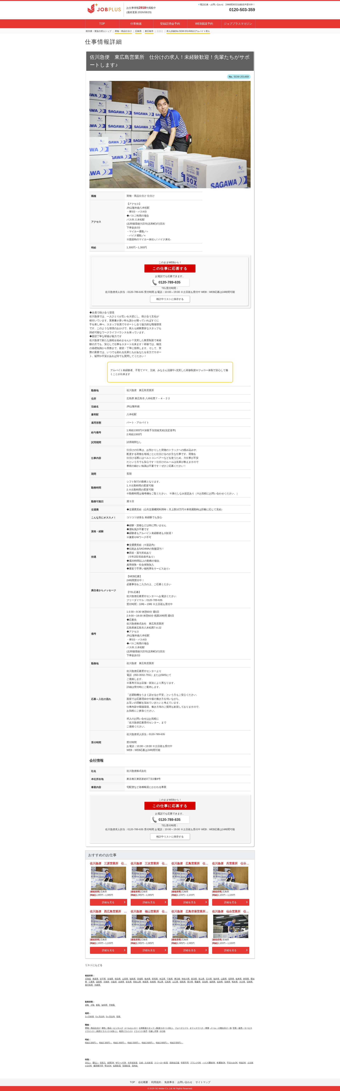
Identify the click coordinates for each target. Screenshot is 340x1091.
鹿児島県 (89, 985)
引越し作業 (153, 1031)
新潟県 (194, 979)
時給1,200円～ (91, 1043)
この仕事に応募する (170, 268)
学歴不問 (185, 1063)
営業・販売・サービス (242, 1028)
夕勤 (92, 1005)
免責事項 (169, 1082)
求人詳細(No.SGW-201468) (179, 31)
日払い (88, 1063)
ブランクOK (195, 1063)
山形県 (125, 979)
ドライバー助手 (141, 1031)
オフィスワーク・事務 (199, 1028)
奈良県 (129, 982)
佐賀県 (220, 982)
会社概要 (143, 1082)
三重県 (92, 982)
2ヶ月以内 (100, 1016)
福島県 (133, 979)
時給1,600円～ (148, 1043)
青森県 (95, 979)
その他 (162, 1031)
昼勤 (87, 1005)
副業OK (111, 1063)
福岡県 (212, 982)
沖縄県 (97, 985)
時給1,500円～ (134, 1043)
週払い (95, 1063)
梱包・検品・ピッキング (112, 1028)
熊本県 (235, 982)
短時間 (104, 1005)
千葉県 (170, 979)
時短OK (242, 1063)
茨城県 (140, 979)
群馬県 (155, 979)
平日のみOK (232, 1063)
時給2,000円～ (176, 1043)
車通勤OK (221, 1063)
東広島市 (149, 31)
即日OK (108, 1066)
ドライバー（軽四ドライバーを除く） (101, 1031)
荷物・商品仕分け (123, 31)
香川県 (190, 982)
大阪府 (114, 982)
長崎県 (227, 982)
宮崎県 (250, 982)
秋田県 (118, 979)
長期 (118, 1016)
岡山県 (160, 982)
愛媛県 (198, 982)
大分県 (242, 982)
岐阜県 (239, 979)
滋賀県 (99, 982)
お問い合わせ (184, 1082)
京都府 (106, 982)
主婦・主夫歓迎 (146, 1063)
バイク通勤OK (209, 1063)
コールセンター (131, 1028)
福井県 (216, 979)
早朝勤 (112, 1005)
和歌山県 (137, 982)
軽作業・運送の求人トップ (98, 31)
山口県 (175, 982)
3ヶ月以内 (110, 1016)
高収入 (103, 1063)
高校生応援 (174, 1063)
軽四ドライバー (126, 1031)
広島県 (138, 31)
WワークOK (121, 1063)
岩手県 (103, 979)
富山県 (202, 979)
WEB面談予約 (204, 23)
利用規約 (156, 1082)
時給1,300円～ (105, 1043)
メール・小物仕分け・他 (221, 1028)
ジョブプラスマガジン (238, 23)
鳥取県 (146, 982)
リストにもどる (93, 965)
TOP (102, 23)
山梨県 (224, 979)
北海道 (88, 979)
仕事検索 (136, 23)
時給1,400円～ (119, 1043)
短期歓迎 (117, 1066)
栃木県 (147, 979)
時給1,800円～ (162, 1043)
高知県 (205, 982)
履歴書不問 (98, 1066)
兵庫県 (121, 982)
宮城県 (110, 979)
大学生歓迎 (133, 1063)
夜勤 (98, 1005)
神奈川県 (186, 979)
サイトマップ (203, 1082)
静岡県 (246, 979)
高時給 (135, 1066)
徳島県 (183, 982)
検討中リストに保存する (170, 299)
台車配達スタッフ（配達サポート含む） (156, 1028)
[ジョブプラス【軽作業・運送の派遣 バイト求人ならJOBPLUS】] (104, 8)
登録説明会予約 (170, 23)
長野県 (231, 979)
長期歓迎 (126, 1066)
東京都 (177, 979)
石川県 (209, 979)
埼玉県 (162, 979)
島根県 (153, 982)
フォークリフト (182, 1028)
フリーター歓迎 (161, 1063)
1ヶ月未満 (89, 1016)
